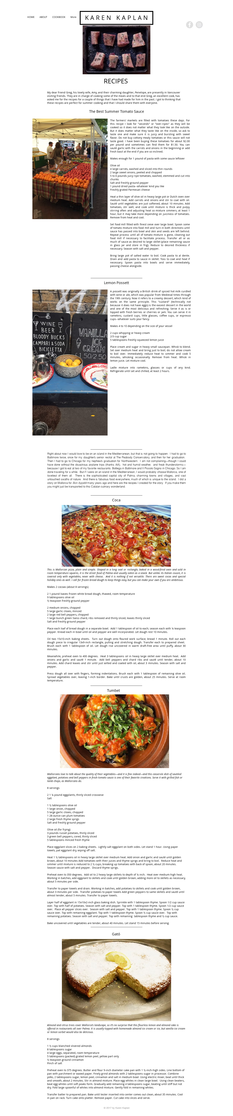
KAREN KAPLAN (117, 18)
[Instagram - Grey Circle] (199, 24)
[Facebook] (189, 24)
